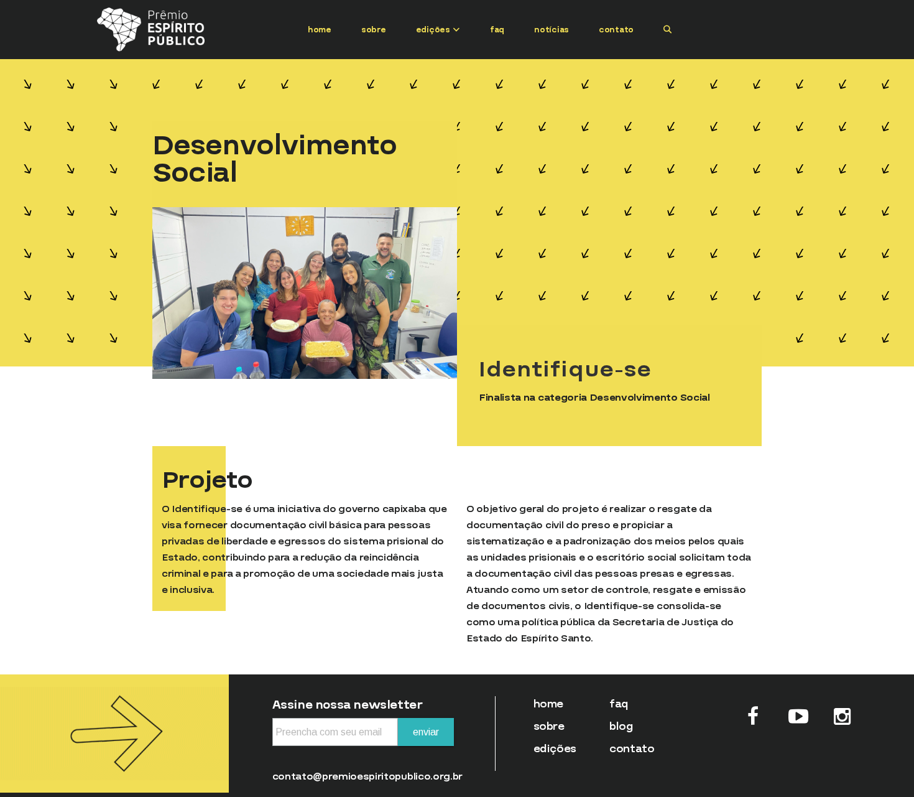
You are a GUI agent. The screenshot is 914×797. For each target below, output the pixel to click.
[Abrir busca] (668, 29)
